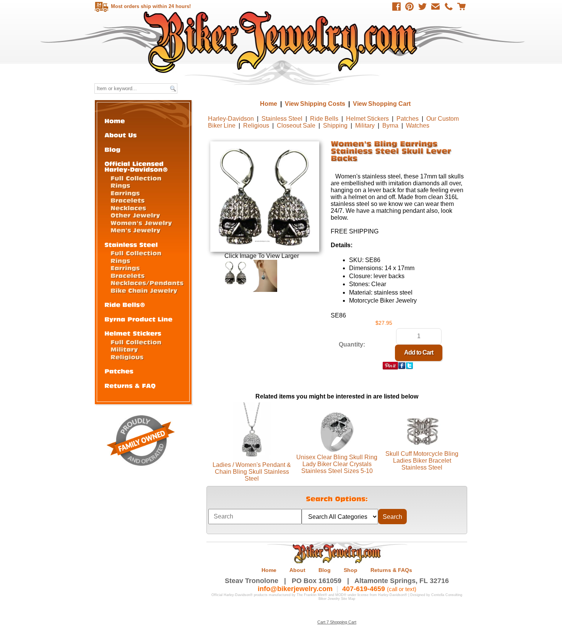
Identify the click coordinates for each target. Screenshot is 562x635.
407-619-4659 (363, 589)
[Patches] (118, 371)
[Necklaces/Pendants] (147, 282)
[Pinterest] (409, 6)
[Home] (114, 120)
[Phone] (448, 6)
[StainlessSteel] (131, 244)
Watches (417, 125)
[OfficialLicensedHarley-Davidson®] (136, 166)
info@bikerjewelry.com (295, 589)
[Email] (435, 6)
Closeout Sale (296, 125)
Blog (324, 570)
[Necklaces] (128, 207)
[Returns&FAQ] (130, 385)
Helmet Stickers (367, 118)
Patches (407, 118)
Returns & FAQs (391, 570)
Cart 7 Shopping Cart (336, 622)
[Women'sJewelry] (141, 222)
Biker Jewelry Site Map (336, 599)
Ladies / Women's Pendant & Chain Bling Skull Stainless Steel (252, 472)
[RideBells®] (124, 304)
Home (282, 41)
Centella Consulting (446, 595)
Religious (256, 125)
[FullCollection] (135, 178)
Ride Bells (324, 118)
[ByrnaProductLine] (138, 319)
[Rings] (120, 185)
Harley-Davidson (231, 118)
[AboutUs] (120, 134)
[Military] (124, 349)
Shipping (335, 125)
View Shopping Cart (382, 103)
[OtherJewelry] (135, 215)
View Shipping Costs (315, 103)
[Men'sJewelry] (135, 230)
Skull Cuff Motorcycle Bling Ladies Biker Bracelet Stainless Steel (421, 460)
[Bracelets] (127, 200)
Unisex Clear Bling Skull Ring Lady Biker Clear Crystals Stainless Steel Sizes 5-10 (336, 464)
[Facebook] (396, 6)
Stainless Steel (282, 118)
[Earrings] (125, 193)
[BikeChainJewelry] (143, 290)
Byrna (390, 125)
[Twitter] (422, 6)
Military (365, 125)
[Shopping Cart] (461, 6)
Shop (350, 570)
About (297, 570)
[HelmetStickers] (132, 333)
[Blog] (112, 149)
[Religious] (127, 356)
